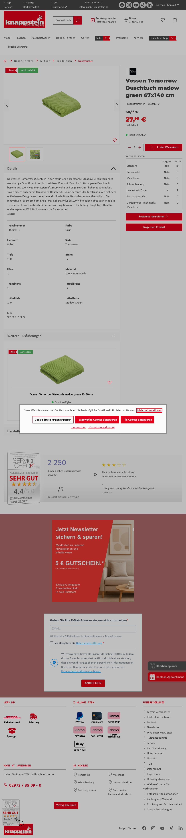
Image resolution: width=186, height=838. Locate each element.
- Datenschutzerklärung (101, 427)
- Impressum (78, 427)
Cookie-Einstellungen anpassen (53, 419)
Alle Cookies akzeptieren (137, 419)
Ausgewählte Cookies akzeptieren (97, 419)
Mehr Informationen (149, 410)
